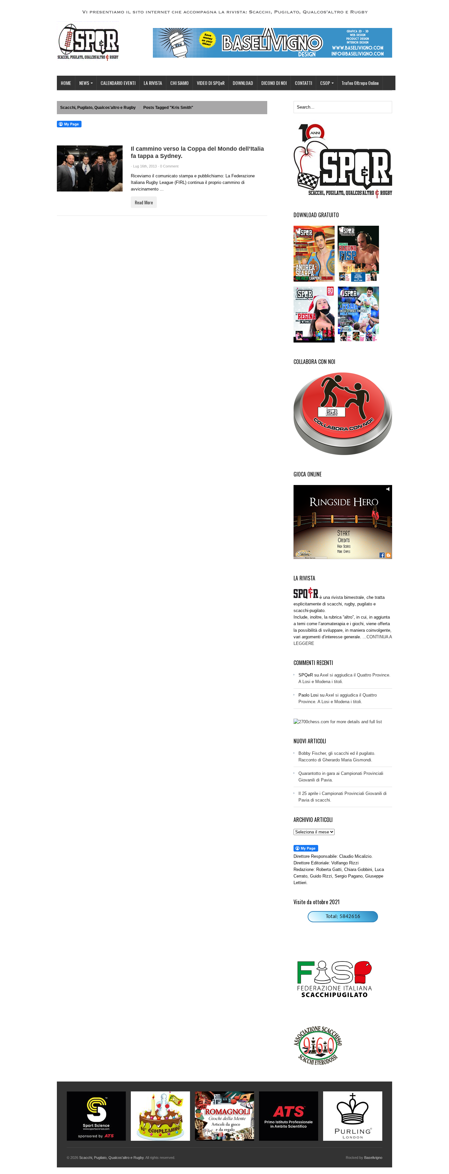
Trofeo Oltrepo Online (360, 82)
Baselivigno (373, 1158)
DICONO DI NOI (274, 82)
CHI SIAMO (179, 82)
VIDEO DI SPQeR (211, 82)
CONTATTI (303, 82)
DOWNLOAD (243, 82)
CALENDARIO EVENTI (118, 82)
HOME (66, 82)
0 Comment (169, 166)
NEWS (82, 83)
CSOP (323, 83)
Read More (144, 202)
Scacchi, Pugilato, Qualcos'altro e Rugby (98, 107)
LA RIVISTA (153, 82)
